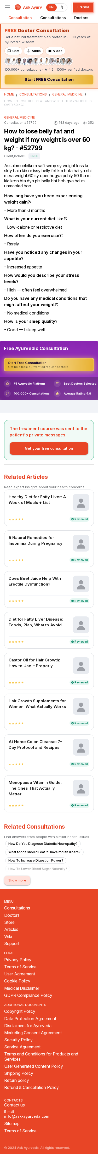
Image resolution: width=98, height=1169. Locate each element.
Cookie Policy (17, 981)
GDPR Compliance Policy (28, 995)
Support (11, 943)
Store (9, 922)
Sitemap (12, 1123)
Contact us (14, 1105)
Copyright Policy (19, 1011)
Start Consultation (49, 79)
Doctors (81, 17)
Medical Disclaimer (21, 988)
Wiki (8, 936)
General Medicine (67, 94)
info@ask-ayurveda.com (26, 1116)
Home (9, 94)
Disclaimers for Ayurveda (27, 1025)
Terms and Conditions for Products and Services (41, 1056)
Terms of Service (20, 966)
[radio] (10, 519)
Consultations (53, 17)
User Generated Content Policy (33, 1066)
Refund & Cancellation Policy (31, 1087)
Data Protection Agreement (30, 1018)
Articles (11, 929)
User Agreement (19, 973)
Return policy (16, 1080)
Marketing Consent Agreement (33, 1032)
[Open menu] (7, 7)
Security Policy (18, 1039)
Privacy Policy (17, 959)
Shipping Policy (18, 1073)
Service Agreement (22, 1046)
